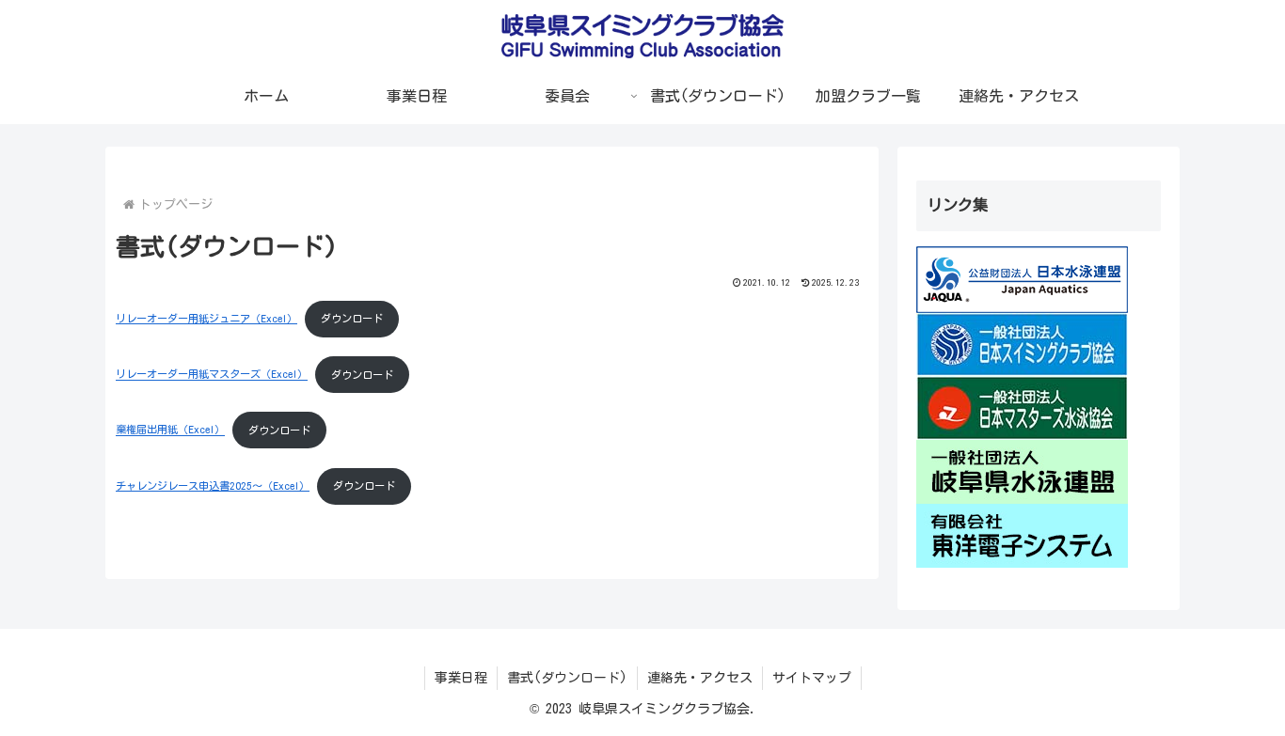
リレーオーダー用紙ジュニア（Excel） (206, 318)
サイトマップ (811, 677)
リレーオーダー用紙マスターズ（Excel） (212, 374)
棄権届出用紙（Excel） (170, 430)
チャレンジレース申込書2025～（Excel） (212, 485)
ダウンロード (352, 318)
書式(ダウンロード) (567, 677)
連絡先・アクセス (700, 677)
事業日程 (461, 677)
